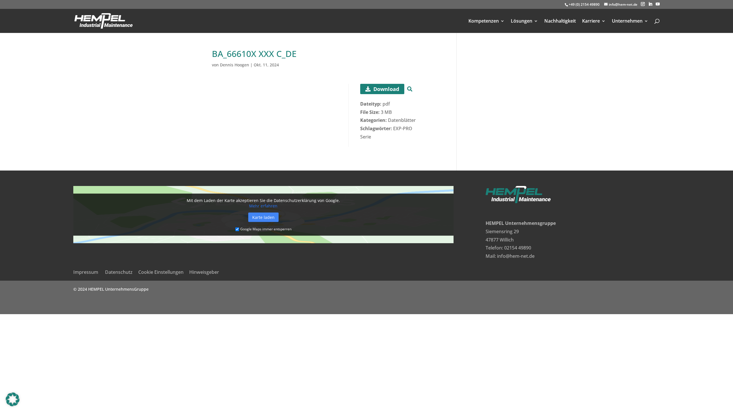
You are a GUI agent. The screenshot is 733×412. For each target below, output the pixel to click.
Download (386, 89)
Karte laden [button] (263, 217)
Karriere (591, 21)
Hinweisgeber (204, 272)
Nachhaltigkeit (560, 21)
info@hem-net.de (516, 256)
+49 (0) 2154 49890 (584, 4)
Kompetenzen (483, 21)
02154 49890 (517, 248)
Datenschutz (119, 272)
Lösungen (521, 21)
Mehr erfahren (263, 205)
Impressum (85, 272)
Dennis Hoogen (234, 65)
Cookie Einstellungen (161, 272)
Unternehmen (627, 21)
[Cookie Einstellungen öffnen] (12, 404)
